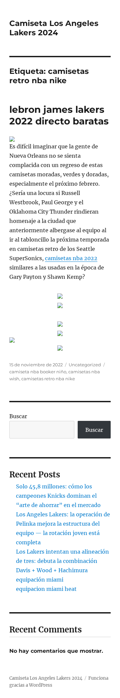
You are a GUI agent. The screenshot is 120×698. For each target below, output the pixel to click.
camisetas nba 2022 (71, 258)
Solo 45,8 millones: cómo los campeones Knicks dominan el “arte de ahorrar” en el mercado (58, 495)
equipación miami (39, 579)
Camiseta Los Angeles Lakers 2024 (53, 28)
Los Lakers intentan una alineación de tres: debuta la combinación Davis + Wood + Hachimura (62, 561)
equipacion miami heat (46, 589)
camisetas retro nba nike (48, 378)
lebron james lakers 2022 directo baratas (59, 115)
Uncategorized (85, 364)
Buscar (18, 416)
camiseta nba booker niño (37, 371)
